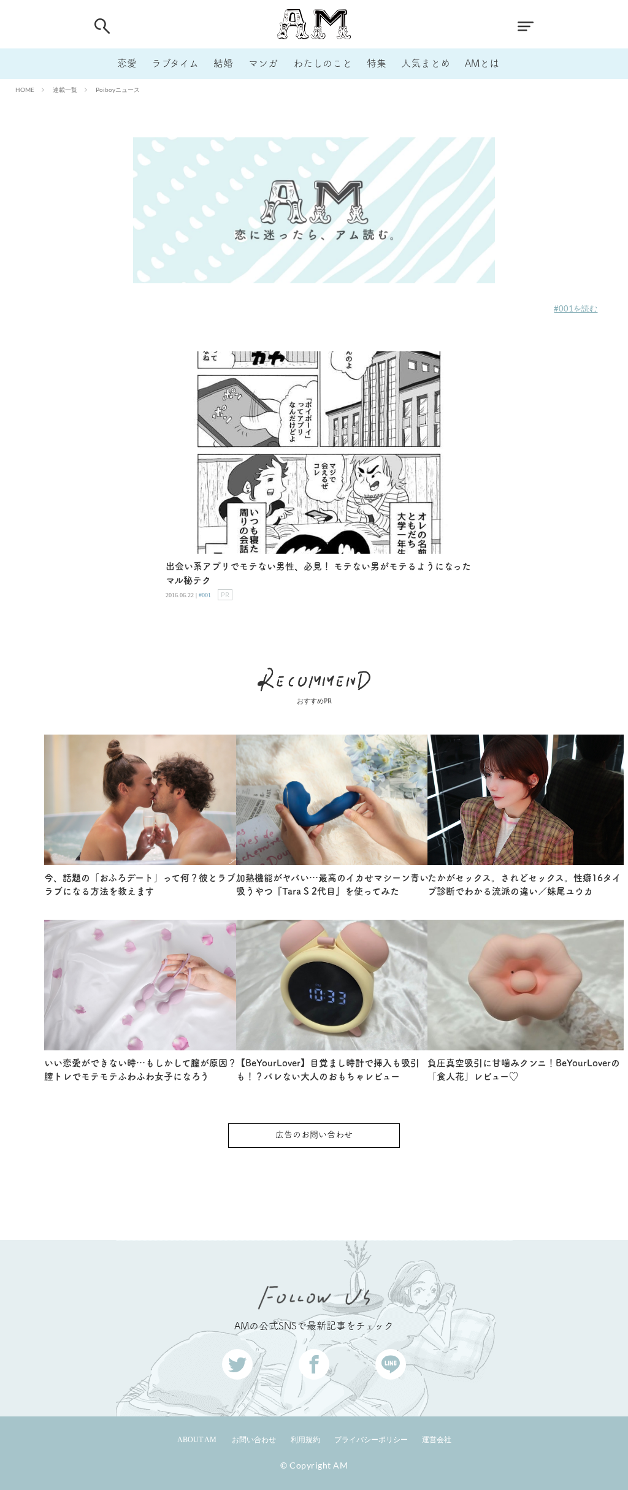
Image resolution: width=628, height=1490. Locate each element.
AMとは (482, 63)
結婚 (223, 63)
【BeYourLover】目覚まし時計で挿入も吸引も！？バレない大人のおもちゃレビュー (327, 1070)
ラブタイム (175, 63)
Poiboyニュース (118, 89)
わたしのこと (322, 63)
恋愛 (127, 63)
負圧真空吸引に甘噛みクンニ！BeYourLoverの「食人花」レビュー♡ (523, 1070)
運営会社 (436, 1439)
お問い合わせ (254, 1439)
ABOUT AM (196, 1439)
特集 (376, 63)
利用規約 (305, 1439)
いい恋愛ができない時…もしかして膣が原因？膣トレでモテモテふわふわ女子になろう (140, 1070)
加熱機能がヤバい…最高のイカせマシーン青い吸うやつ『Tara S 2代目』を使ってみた (332, 884)
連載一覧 (65, 89)
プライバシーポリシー (371, 1439)
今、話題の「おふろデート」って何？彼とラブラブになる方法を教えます (140, 884)
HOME (24, 89)
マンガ (263, 63)
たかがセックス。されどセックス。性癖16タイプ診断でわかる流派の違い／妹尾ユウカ (524, 884)
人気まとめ (425, 63)
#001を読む (575, 308)
